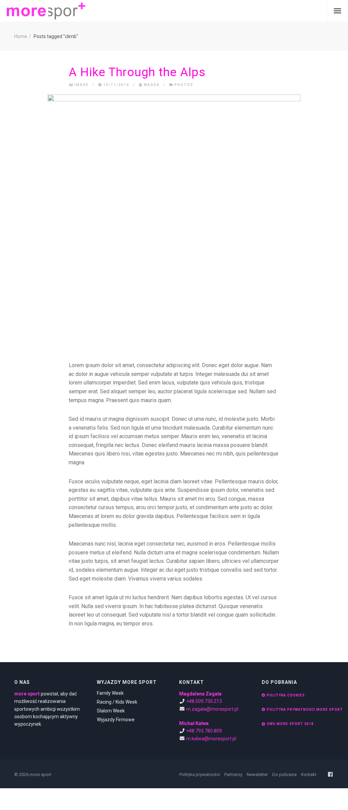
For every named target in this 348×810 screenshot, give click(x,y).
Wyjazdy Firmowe (116, 719)
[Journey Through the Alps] (174, 220)
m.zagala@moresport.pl (212, 709)
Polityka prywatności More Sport (305, 709)
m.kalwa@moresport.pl (211, 738)
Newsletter (257, 774)
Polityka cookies (286, 695)
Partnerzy (233, 774)
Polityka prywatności (199, 774)
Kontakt (308, 774)
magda (152, 85)
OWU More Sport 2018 (290, 724)
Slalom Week (111, 710)
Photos (183, 85)
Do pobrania (284, 774)
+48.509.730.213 (204, 701)
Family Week (110, 693)
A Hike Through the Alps (137, 72)
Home (20, 36)
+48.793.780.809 (204, 731)
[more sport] (46, 10)
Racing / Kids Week (117, 702)
